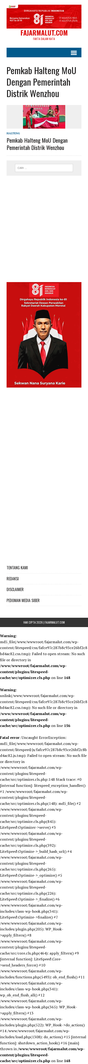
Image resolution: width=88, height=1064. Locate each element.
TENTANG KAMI (17, 567)
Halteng (13, 133)
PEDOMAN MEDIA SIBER (23, 600)
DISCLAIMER (15, 589)
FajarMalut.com (55, 622)
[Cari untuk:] (44, 167)
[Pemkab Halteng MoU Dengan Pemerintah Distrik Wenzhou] (44, 125)
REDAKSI (13, 578)
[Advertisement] (44, 226)
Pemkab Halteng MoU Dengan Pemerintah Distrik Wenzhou (37, 144)
